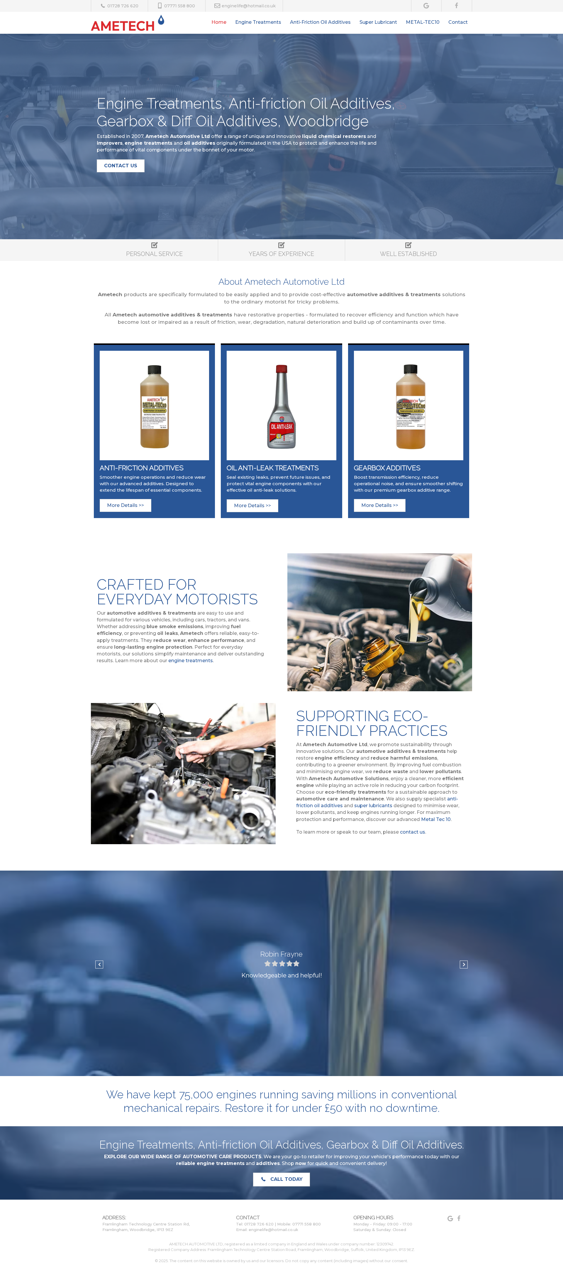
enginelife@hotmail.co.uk (249, 6)
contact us (412, 832)
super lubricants (373, 805)
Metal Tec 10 (435, 819)
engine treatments (190, 660)
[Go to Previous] (99, 965)
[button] (121, 165)
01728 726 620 (122, 6)
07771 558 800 (179, 6)
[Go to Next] (464, 965)
